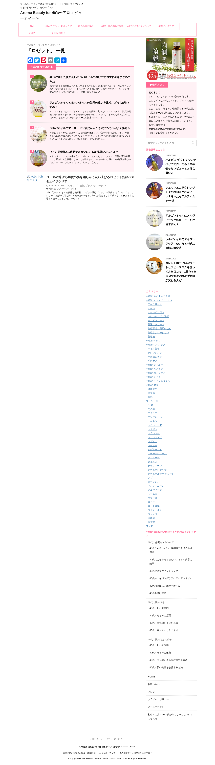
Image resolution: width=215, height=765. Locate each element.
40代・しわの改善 (159, 645)
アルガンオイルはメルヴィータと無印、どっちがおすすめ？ (180, 220)
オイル (151, 308)
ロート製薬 (154, 506)
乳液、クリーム (156, 324)
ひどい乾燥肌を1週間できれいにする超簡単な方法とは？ (84, 151)
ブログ (32, 33)
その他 (151, 409)
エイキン (152, 421)
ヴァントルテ (155, 510)
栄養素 (151, 393)
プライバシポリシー (158, 699)
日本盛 (151, 518)
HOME (32, 26)
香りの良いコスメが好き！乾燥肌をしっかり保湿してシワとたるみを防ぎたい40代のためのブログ (107, 753)
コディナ (152, 441)
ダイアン (152, 461)
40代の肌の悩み (85, 26)
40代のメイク (153, 377)
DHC (150, 405)
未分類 (149, 526)
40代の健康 (152, 385)
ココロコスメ (155, 437)
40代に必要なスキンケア (139, 26)
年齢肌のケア (155, 356)
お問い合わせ (58, 33)
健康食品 (152, 389)
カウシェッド (155, 425)
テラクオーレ (155, 465)
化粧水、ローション (158, 332)
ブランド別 (90, 185)
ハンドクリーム (156, 320)
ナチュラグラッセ (157, 469)
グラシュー (154, 433)
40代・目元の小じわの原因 (163, 630)
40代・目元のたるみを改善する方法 (168, 660)
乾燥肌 (52, 188)
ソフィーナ (154, 457)
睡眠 (150, 397)
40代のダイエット (155, 364)
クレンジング (155, 352)
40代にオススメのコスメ (159, 300)
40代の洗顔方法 (157, 593)
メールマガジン (156, 707)
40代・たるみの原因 (160, 615)
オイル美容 (154, 348)
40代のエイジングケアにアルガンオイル (170, 578)
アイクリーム (155, 304)
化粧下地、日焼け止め (159, 328)
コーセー (152, 445)
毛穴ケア (152, 360)
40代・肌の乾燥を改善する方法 (166, 667)
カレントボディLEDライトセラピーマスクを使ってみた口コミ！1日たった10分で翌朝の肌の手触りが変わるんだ (181, 271)
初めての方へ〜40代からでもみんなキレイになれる (59, 27)
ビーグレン (154, 481)
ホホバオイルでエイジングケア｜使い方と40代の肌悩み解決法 (180, 243)
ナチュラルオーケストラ (161, 473)
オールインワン (156, 312)
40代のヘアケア (166, 26)
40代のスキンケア (155, 344)
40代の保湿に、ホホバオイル (164, 585)
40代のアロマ (153, 340)
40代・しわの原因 (159, 608)
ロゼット (102, 185)
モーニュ (152, 493)
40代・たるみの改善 (160, 652)
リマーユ (152, 498)
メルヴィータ (155, 489)
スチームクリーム (157, 453)
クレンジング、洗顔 (74, 185)
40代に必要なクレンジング (163, 571)
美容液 (151, 336)
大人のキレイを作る (67, 188)
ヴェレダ (152, 514)
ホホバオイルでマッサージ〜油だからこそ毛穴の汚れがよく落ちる (90, 128)
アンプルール (155, 417)
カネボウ (152, 429)
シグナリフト (155, 449)
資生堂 (151, 522)
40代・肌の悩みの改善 (112, 26)
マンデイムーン (156, 485)
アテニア (152, 413)
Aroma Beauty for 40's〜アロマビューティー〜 (108, 747)
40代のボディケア (155, 372)
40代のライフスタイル (158, 381)
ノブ (150, 477)
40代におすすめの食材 (158, 296)
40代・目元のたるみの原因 (163, 623)
